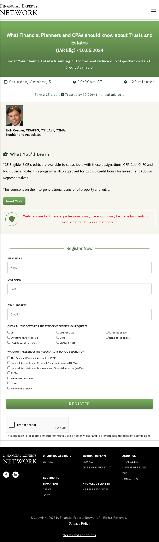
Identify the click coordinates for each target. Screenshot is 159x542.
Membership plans (134, 467)
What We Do (130, 461)
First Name (14, 258)
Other (63, 337)
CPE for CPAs (67, 332)
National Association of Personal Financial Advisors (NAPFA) (44, 363)
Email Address (16, 305)
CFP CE (47, 489)
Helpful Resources (95, 489)
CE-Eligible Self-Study (97, 467)
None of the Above (21, 388)
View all (48, 461)
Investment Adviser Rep (24, 337)
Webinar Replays (95, 456)
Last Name (14, 279)
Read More (14, 201)
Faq (124, 473)
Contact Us (130, 479)
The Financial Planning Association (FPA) (33, 358)
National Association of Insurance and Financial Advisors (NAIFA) (47, 368)
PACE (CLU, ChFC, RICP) (24, 342)
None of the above (119, 337)
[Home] (18, 9)
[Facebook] (6, 475)
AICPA (14, 373)
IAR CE (46, 495)
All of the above (118, 332)
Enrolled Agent (68, 342)
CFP (13, 332)
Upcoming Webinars (57, 456)
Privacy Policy (79, 523)
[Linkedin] (15, 475)
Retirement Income (22, 378)
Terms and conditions (79, 535)
